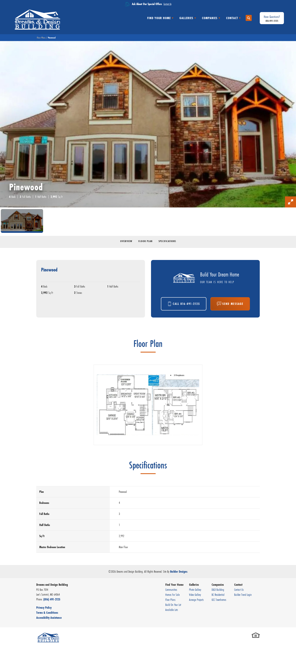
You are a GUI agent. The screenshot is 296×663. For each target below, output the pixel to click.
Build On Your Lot (173, 605)
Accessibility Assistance (49, 618)
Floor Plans (41, 37)
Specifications (167, 241)
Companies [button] (209, 18)
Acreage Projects (196, 600)
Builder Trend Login (243, 595)
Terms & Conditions (47, 613)
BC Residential (218, 595)
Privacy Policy (44, 607)
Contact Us (239, 590)
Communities (171, 590)
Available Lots (171, 610)
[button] (249, 18)
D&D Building (218, 590)
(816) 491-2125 (51, 599)
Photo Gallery (195, 590)
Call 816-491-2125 (186, 304)
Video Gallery (195, 595)
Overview (126, 241)
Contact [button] (232, 18)
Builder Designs (178, 571)
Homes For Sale (172, 595)
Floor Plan (145, 241)
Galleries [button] (186, 18)
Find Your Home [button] (159, 18)
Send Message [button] (232, 304)
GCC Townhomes (219, 600)
